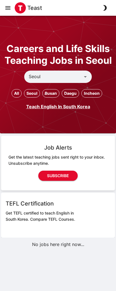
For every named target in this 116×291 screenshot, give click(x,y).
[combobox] (53, 77)
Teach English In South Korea (58, 106)
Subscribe (58, 175)
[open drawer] (8, 8)
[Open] (85, 77)
